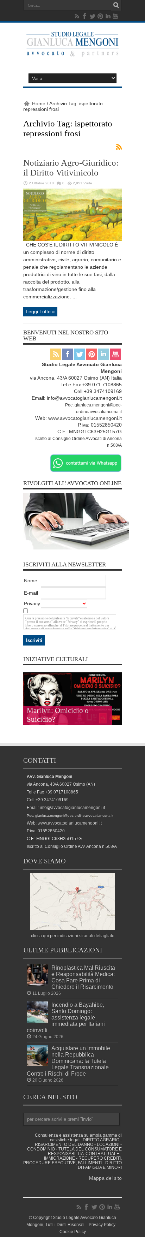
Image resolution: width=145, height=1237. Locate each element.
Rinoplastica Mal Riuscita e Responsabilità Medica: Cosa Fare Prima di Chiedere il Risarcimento (83, 977)
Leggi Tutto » (40, 311)
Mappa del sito (105, 1178)
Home (38, 103)
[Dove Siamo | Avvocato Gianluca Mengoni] (72, 928)
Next (114, 690)
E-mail (31, 593)
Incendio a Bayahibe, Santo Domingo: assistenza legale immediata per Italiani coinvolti (66, 1017)
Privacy (32, 603)
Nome (30, 580)
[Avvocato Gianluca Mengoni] (72, 51)
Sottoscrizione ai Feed (119, 147)
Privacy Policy (102, 1224)
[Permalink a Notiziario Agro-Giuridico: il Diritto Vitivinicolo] (72, 239)
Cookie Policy (72, 1231)
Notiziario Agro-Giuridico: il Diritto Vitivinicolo (71, 167)
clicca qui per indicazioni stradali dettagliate (72, 935)
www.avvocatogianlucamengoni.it (85, 418)
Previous (114, 679)
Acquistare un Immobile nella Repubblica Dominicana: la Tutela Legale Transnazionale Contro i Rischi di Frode (68, 1061)
